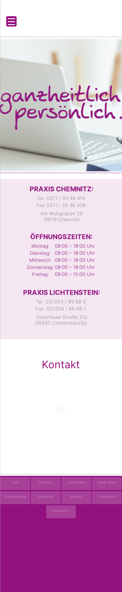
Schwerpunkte (15, 496)
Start (15, 482)
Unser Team (106, 482)
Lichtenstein (76, 482)
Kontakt (76, 496)
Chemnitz (45, 482)
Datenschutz (61, 511)
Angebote (46, 496)
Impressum (106, 496)
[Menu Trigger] (11, 21)
